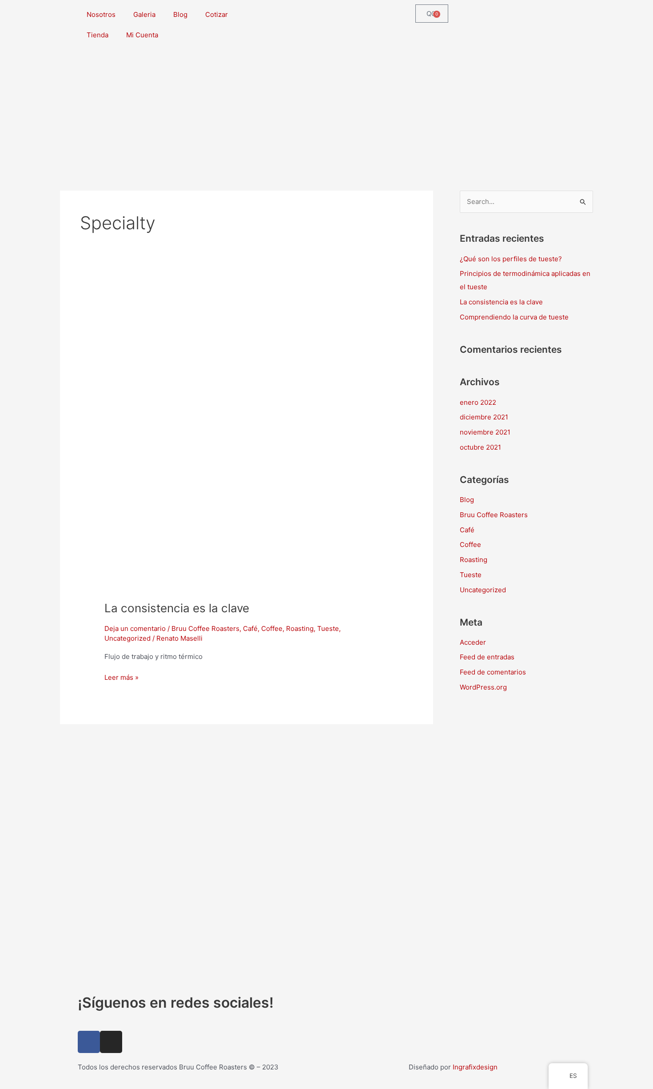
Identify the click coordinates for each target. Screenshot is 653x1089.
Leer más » (121, 677)
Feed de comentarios (493, 672)
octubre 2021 (480, 447)
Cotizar (216, 14)
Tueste (328, 628)
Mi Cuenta (142, 35)
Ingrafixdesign (475, 1067)
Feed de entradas (487, 657)
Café (250, 628)
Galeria (144, 14)
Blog (180, 14)
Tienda (97, 35)
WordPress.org (483, 687)
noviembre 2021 (485, 432)
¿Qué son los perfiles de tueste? (511, 259)
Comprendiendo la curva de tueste (514, 317)
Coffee (272, 628)
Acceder (473, 642)
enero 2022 (478, 402)
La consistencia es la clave (176, 608)
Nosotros (101, 14)
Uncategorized (127, 638)
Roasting (300, 628)
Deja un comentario (135, 628)
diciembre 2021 (484, 417)
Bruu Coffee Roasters (205, 628)
